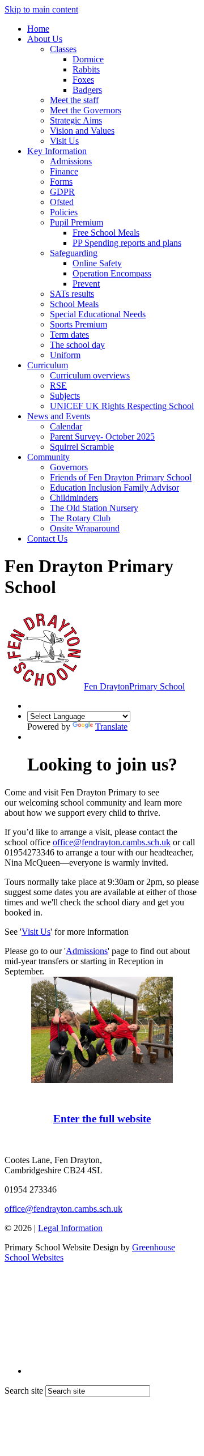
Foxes (83, 79)
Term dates (69, 334)
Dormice (88, 59)
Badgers (87, 90)
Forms (61, 181)
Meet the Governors (85, 110)
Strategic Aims (76, 120)
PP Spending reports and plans (127, 243)
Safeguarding (73, 253)
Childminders (74, 498)
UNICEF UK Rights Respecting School (122, 406)
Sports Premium (78, 324)
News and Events (58, 416)
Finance (64, 171)
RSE (58, 385)
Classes (63, 49)
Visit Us (64, 141)
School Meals (74, 304)
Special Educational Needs (98, 314)
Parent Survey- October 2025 (102, 436)
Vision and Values (82, 130)
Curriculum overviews (90, 375)
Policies (64, 212)
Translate (111, 726)
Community (48, 457)
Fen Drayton (134, 686)
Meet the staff (74, 100)
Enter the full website (102, 1119)
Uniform (65, 355)
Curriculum (47, 365)
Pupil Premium (76, 222)
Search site (24, 1390)
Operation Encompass (112, 273)
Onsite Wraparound (85, 528)
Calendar (66, 426)
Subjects (65, 396)
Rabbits (86, 69)
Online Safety (97, 263)
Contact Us (47, 538)
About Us (44, 39)
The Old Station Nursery (94, 508)
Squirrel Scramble (82, 447)
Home (38, 28)
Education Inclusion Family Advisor (114, 487)
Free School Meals (106, 232)
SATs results (72, 294)
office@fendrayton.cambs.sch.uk (112, 842)
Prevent (86, 283)
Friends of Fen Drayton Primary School (121, 477)
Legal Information (70, 1228)
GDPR (62, 192)
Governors (69, 467)
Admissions (71, 161)
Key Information (57, 151)
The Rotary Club (80, 518)
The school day (77, 345)
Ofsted (62, 202)
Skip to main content (41, 9)
